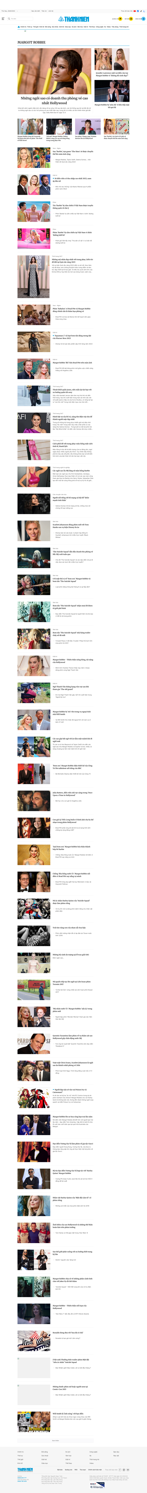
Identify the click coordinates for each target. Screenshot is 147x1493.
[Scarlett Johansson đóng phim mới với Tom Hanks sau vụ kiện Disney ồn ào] (34, 531)
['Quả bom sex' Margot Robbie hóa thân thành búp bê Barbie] (34, 855)
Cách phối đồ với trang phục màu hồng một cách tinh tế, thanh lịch (73, 445)
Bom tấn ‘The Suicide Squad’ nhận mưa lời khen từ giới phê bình (72, 607)
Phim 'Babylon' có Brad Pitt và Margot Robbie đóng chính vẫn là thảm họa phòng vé (71, 310)
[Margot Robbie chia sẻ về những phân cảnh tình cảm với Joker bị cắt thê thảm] (34, 1287)
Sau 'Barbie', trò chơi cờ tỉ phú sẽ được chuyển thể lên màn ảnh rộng (116, 137)
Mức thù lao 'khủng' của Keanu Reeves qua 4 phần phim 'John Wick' (73, 188)
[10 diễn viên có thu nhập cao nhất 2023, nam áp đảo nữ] (34, 184)
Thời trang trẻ (123, 27)
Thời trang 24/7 (57, 256)
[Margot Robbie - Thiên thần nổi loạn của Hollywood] (34, 1314)
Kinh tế (41, 27)
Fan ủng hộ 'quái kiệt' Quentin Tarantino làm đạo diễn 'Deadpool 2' (74, 1045)
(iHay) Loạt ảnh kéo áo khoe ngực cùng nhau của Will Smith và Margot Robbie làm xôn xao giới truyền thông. (72, 1418)
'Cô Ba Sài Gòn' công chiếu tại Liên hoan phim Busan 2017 (74, 991)
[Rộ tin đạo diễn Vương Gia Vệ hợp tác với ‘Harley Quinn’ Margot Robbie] (34, 1179)
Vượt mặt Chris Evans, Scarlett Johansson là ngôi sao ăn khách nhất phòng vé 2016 (73, 1064)
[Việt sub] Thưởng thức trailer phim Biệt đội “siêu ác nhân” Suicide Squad (71, 1361)
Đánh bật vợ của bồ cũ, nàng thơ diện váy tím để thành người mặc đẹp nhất (72, 418)
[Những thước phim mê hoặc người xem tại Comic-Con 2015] (34, 1395)
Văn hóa (80, 27)
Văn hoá (68, 1456)
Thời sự (29, 27)
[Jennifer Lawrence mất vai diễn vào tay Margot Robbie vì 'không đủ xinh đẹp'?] (112, 59)
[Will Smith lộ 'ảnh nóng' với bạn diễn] (34, 1422)
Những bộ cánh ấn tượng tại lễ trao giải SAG (71, 955)
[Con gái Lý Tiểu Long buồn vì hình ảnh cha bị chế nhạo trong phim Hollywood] (34, 828)
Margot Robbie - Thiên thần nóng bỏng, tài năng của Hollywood (73, 661)
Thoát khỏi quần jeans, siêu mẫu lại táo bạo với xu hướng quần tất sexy (72, 391)
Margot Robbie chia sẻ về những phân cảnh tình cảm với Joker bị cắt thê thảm (72, 1280)
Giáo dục (68, 27)
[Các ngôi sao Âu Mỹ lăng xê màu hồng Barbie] (34, 477)
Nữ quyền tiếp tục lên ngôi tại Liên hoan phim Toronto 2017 (72, 983)
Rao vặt (116, 1456)
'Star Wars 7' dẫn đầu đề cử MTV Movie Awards (72, 1314)
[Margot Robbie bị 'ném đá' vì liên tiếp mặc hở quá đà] (112, 91)
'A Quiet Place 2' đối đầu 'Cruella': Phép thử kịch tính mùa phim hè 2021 (74, 642)
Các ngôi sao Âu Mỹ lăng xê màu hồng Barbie (71, 471)
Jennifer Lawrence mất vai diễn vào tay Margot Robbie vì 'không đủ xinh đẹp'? (112, 74)
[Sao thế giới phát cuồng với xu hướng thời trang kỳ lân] (34, 1260)
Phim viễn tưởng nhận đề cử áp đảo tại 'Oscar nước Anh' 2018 (74, 934)
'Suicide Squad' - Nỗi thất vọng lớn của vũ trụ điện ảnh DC (73, 1288)
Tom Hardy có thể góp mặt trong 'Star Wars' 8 (72, 1233)
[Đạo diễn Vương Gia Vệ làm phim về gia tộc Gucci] (34, 1152)
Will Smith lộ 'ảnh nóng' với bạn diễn (68, 1414)
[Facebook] (138, 11)
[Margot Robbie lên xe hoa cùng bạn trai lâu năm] (34, 1125)
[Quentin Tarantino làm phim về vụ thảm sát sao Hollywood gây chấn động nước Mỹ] (34, 1044)
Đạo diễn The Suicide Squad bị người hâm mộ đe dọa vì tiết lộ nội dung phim (74, 615)
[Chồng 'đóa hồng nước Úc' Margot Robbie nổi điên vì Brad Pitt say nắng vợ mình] (34, 882)
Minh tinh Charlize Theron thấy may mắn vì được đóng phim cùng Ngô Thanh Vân (73, 669)
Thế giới (35, 27)
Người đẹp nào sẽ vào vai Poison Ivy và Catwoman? (70, 1091)
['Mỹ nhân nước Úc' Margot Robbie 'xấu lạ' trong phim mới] (34, 1017)
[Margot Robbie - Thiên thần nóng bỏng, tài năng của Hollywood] (34, 666)
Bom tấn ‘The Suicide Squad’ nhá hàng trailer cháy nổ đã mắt (71, 634)
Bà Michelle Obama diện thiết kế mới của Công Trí (73, 774)
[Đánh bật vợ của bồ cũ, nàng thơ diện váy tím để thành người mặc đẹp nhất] (34, 423)
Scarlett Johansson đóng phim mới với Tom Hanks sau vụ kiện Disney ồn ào (71, 526)
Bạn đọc (116, 1452)
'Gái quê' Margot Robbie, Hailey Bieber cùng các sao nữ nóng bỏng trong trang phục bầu (58, 138)
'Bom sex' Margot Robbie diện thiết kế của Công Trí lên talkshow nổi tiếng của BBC (72, 767)
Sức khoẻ (45, 1456)
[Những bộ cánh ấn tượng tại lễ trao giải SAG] (34, 963)
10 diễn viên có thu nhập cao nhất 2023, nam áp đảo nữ (72, 179)
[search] (20, 19)
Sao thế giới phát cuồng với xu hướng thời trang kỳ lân (72, 1253)
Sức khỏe (55, 27)
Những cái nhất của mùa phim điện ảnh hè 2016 (72, 1206)
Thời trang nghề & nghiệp (61, 467)
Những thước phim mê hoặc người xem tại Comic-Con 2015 (70, 1388)
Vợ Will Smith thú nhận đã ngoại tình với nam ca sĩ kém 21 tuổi (73, 721)
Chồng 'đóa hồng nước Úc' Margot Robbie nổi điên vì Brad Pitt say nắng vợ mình (74, 856)
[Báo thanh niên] (73, 19)
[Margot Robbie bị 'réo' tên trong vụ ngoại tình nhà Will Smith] (34, 720)
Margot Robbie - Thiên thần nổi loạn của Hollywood (69, 1307)
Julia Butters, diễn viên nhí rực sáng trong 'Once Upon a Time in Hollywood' (72, 794)
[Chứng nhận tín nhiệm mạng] (97, 1485)
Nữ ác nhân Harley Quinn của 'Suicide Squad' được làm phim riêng (71, 902)
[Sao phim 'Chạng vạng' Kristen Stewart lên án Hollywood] (88, 127)
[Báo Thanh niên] (25, 1470)
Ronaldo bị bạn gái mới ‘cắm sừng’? (68, 1338)
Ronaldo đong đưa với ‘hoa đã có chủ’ (68, 1333)
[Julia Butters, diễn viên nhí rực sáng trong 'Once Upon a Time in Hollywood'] (34, 801)
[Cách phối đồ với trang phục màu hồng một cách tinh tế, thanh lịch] (34, 450)
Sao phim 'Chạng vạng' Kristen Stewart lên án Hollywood (85, 137)
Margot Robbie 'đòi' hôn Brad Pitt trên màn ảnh (72, 363)
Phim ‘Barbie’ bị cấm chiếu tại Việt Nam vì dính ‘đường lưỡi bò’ (74, 215)
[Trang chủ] (19, 27)
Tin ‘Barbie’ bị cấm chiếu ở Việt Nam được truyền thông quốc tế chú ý (73, 206)
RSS (76, 1470)
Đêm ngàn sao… (58, 958)
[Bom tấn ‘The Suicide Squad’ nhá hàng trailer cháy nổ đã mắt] (34, 639)
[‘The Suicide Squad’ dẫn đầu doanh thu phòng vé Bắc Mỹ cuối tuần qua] (34, 558)
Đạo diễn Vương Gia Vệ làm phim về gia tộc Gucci (73, 1144)
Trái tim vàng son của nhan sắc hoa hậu (69, 928)
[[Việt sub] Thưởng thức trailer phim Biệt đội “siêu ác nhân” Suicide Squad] (34, 1368)
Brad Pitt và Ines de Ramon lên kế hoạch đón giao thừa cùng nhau (73, 318)
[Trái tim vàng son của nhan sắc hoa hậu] (34, 936)
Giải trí (86, 27)
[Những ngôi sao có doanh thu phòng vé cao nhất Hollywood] (54, 71)
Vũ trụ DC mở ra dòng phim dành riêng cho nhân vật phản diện (74, 910)
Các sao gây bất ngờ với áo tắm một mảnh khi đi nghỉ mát (72, 740)
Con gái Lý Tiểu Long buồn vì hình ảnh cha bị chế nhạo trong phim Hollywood (73, 821)
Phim (54, 202)
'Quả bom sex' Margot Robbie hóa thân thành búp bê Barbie (71, 848)
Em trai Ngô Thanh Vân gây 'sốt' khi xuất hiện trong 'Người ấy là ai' (74, 696)
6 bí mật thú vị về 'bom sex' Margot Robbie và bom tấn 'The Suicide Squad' (71, 580)
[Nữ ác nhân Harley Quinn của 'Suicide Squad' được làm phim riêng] (34, 909)
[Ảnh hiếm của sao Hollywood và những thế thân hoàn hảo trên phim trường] (34, 1233)
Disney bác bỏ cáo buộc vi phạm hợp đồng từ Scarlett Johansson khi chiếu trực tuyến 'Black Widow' (72, 535)
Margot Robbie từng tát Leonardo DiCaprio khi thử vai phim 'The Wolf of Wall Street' (30, 138)
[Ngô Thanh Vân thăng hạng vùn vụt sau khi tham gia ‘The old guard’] (34, 693)
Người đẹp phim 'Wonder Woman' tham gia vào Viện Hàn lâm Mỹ (74, 1018)
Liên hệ (50, 11)
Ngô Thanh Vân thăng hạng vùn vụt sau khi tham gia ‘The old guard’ (71, 688)
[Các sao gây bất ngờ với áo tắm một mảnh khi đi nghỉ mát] (34, 747)
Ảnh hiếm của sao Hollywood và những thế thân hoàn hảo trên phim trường (73, 1226)
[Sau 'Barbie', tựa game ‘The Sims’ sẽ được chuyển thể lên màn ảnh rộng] (34, 157)
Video (109, 27)
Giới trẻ (61, 27)
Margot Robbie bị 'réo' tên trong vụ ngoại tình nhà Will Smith (72, 713)
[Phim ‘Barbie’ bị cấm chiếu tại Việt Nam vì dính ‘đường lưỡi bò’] (34, 238)
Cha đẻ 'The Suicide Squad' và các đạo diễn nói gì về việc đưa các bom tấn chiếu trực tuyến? (74, 561)
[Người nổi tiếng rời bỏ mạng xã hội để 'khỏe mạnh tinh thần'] (34, 504)
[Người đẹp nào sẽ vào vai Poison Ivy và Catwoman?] (34, 1098)
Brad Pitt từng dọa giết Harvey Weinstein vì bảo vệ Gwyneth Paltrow (73, 883)
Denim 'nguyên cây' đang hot (66, 1260)
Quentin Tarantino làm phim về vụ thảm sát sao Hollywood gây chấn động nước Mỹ (72, 1037)
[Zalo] (144, 11)
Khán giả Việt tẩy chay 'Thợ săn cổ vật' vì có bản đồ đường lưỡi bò (74, 242)
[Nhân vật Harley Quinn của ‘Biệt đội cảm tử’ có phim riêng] (34, 1206)
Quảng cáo (68, 1470)
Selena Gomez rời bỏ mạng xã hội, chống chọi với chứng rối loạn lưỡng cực (73, 507)
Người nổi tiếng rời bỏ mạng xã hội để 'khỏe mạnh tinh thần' (71, 499)
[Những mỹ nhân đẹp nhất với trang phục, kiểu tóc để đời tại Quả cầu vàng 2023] (34, 276)
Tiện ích (44, 11)
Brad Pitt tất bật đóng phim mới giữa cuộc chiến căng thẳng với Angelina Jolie (74, 369)
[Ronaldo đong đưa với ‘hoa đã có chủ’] (34, 1341)
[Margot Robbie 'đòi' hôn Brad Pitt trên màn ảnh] (34, 369)
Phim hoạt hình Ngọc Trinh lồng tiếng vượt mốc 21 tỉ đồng (74, 1072)
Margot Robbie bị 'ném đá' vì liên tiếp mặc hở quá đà (112, 106)
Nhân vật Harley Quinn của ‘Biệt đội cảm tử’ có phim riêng (72, 1199)
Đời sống (48, 27)
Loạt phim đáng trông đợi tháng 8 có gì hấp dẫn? (73, 587)
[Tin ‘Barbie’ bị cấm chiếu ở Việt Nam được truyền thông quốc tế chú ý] (34, 211)
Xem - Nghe (57, 148)
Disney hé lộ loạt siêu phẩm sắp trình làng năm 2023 (74, 344)
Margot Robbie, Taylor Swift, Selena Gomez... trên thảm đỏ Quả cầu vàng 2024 (73, 161)
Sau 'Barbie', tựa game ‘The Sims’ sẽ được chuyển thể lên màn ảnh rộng (73, 152)
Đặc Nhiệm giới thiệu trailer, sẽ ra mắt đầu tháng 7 (73, 1368)
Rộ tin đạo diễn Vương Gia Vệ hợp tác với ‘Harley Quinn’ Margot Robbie (72, 1172)
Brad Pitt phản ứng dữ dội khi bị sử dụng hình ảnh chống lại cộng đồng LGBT (73, 829)
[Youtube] (135, 11)
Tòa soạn (83, 1470)
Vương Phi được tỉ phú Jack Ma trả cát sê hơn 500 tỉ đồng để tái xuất (74, 1180)
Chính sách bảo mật (95, 1470)
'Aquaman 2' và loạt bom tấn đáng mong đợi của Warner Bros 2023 (72, 337)
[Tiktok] (141, 11)
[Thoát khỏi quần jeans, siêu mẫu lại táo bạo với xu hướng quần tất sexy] (34, 396)
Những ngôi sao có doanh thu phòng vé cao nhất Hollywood (54, 100)
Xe (105, 27)
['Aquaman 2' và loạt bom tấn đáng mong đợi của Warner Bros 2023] (34, 342)
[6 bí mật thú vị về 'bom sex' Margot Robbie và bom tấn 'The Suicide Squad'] (34, 585)
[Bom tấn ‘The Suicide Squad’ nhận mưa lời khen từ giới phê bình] (34, 612)
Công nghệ (99, 27)
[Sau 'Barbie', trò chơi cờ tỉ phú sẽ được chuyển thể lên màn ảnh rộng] (117, 127)
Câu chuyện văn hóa (59, 494)
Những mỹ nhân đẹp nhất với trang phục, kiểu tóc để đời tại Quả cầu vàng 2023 (72, 260)
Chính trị (23, 27)
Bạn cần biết (36, 11)
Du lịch (74, 27)
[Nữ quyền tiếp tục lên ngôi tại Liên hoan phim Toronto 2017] (34, 990)
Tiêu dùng (115, 27)
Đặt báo (59, 1470)
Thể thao (92, 27)
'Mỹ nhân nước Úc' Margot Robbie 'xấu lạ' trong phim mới (72, 1010)
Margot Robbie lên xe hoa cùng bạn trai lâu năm (72, 1117)
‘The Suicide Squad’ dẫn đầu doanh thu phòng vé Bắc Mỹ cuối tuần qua (73, 553)
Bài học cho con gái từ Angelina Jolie (69, 801)
